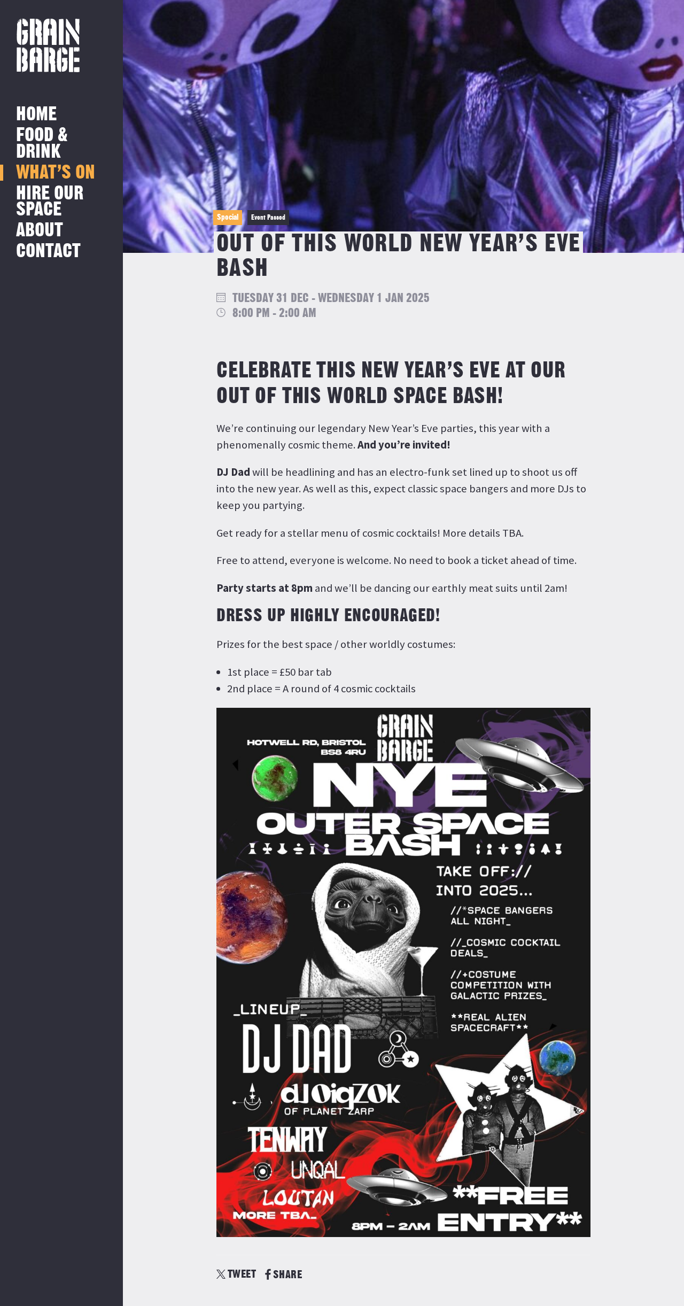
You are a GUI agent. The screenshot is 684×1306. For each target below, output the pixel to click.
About (39, 230)
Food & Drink (42, 143)
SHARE (287, 1274)
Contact (48, 251)
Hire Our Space (49, 202)
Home (36, 114)
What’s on (55, 173)
